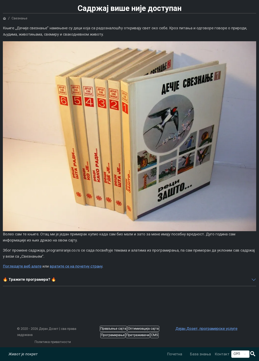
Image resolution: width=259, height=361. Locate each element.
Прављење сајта (113, 328)
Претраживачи (137, 335)
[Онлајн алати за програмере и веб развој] (186, 351)
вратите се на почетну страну (76, 266)
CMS (154, 335)
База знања (200, 354)
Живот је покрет (23, 354)
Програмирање (113, 335)
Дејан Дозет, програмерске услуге (206, 328)
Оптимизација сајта (143, 328)
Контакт (222, 354)
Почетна (174, 354)
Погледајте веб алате (22, 266)
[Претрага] (252, 354)
